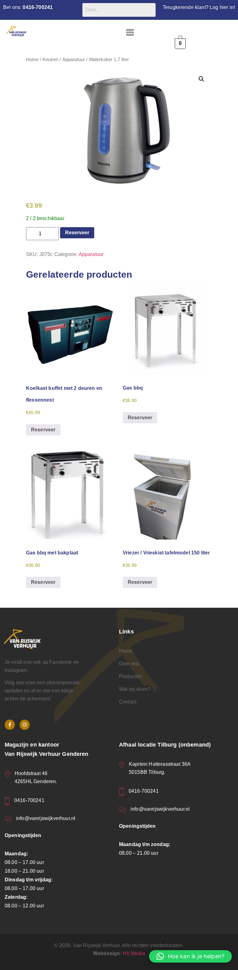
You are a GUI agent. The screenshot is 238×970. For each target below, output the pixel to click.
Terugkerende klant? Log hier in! (199, 7)
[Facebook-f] (10, 725)
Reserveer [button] (43, 429)
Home (32, 59)
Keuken (50, 59)
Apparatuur (73, 59)
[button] (130, 33)
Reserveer (77, 232)
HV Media (134, 953)
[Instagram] (25, 725)
